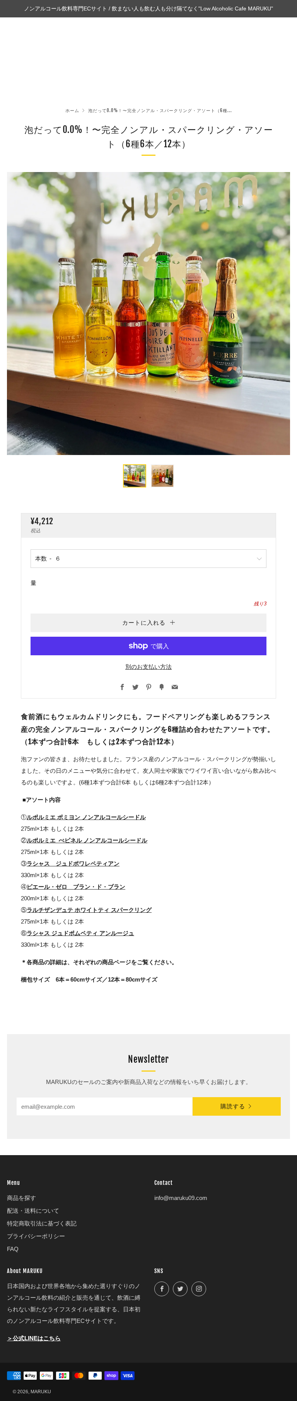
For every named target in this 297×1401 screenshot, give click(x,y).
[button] (134, 475)
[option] (148, 313)
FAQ (13, 1249)
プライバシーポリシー (36, 1236)
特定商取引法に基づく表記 (42, 1223)
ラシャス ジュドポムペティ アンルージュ (80, 933)
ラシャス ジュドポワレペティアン (73, 863)
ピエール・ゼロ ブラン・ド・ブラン (76, 886)
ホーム (72, 110)
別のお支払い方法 (148, 666)
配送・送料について (33, 1210)
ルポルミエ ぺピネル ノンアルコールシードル (87, 840)
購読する (232, 1106)
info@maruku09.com (180, 1198)
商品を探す (21, 1198)
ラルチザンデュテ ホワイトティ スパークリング (89, 910)
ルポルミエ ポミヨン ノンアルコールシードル (86, 817)
